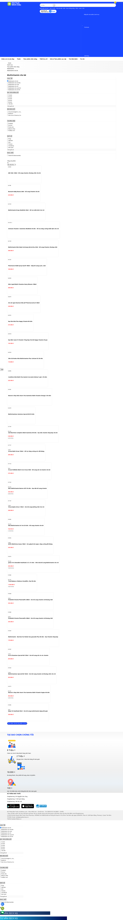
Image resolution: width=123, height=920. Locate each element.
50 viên (10, 98)
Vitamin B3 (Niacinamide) (14, 155)
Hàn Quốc (10, 147)
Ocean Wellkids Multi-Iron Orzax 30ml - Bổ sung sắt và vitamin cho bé (29, 470)
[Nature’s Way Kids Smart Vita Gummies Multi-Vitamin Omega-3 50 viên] (27, 391)
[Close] (0, 821)
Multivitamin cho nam (13, 84)
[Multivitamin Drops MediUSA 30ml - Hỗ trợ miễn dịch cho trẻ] (24, 206)
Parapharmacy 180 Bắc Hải (14, 801)
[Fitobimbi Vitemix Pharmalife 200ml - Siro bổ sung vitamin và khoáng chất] (28, 595)
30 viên (10, 97)
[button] (83, 14)
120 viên (10, 104)
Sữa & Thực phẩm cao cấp (58, 59)
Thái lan (10, 144)
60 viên (10, 100)
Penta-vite (11, 127)
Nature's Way (11, 129)
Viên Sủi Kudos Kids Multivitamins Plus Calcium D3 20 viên (25, 358)
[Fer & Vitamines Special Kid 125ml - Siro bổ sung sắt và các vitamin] (26, 651)
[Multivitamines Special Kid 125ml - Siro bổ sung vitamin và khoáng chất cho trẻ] (29, 670)
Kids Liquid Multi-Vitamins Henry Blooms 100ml (22, 284)
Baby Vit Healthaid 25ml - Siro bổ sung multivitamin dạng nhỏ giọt (28, 711)
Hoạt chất (10, 152)
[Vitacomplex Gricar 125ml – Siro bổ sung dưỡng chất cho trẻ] (24, 503)
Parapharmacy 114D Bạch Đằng (16, 799)
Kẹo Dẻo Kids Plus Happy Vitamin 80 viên (20, 321)
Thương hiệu (11, 121)
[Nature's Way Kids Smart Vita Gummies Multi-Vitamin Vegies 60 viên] (26, 688)
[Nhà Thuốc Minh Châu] (14, 5)
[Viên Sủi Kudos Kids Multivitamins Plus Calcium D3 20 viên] (23, 354)
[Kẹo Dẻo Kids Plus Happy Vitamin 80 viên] (19, 317)
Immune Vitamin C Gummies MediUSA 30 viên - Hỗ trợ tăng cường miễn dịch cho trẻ (33, 228)
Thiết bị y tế (43, 59)
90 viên (10, 102)
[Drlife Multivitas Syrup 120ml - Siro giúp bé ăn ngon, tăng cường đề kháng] (28, 540)
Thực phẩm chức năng (30, 59)
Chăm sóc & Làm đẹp (7, 59)
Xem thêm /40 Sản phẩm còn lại (17, 723)
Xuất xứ (9, 136)
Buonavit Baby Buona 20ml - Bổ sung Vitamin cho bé (23, 191)
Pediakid (10, 123)
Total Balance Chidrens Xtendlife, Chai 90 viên (22, 581)
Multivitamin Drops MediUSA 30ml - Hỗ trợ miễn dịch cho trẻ (26, 210)
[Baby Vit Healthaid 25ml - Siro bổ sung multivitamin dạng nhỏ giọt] (26, 707)
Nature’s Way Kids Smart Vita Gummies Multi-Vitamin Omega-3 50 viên (29, 395)
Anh (9, 142)
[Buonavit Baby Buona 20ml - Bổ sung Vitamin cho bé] (22, 187)
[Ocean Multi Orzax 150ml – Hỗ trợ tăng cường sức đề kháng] (24, 447)
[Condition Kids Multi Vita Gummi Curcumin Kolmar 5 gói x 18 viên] (25, 373)
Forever (10, 125)
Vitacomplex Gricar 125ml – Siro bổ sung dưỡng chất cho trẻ (26, 507)
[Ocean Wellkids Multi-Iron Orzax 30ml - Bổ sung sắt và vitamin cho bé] (27, 466)
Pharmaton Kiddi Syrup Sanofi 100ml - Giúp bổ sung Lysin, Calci (27, 265)
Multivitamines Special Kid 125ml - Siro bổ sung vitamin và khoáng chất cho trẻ (32, 674)
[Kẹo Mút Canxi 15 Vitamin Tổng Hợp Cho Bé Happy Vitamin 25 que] (26, 336)
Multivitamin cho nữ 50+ (14, 89)
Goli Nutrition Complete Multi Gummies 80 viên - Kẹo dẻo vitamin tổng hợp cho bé (32, 432)
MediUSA (10, 113)
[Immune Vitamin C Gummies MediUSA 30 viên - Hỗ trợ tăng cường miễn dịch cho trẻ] (31, 224)
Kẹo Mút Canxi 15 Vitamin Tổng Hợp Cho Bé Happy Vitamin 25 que (27, 340)
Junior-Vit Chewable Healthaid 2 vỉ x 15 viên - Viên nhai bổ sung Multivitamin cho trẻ (33, 562)
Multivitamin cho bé (13, 81)
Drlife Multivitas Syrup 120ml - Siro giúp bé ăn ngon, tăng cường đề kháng (30, 544)
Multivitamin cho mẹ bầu (14, 82)
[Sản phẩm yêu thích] (83, 25)
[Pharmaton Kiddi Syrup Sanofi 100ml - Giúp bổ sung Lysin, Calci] (25, 261)
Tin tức (82, 59)
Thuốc (19, 59)
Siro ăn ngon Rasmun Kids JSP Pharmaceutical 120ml (23, 303)
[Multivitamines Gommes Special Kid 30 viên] (19, 410)
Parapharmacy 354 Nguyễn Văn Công (17, 796)
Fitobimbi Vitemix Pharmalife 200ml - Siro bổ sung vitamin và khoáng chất (30, 599)
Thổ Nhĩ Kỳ (11, 146)
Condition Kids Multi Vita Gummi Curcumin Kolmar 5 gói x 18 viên (27, 377)
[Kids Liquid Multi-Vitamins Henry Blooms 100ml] (21, 280)
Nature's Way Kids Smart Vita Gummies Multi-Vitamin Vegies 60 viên (29, 692)
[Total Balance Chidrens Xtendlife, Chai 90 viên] (20, 577)
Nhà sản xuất (11, 109)
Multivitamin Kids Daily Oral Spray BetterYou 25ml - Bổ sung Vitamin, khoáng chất (32, 247)
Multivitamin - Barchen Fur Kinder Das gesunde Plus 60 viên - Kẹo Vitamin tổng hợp (33, 637)
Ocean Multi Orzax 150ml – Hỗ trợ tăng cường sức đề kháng (26, 451)
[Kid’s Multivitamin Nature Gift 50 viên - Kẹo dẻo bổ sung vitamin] (25, 484)
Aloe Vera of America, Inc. (14, 115)
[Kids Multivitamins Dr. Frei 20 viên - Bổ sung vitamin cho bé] (24, 521)
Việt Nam (10, 140)
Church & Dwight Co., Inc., (14, 112)
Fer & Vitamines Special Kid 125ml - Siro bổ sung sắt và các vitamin (28, 655)
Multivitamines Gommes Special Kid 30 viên (21, 414)
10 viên (10, 95)
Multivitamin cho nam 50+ (14, 88)
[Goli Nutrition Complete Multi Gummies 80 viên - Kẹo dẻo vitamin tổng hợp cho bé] (30, 428)
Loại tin (9, 78)
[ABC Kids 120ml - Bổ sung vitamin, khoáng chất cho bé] (23, 169)
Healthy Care (11, 130)
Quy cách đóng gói (12, 92)
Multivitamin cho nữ (13, 86)
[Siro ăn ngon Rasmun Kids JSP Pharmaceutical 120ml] (22, 299)
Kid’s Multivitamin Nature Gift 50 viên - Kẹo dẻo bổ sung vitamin (27, 488)
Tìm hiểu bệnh (73, 59)
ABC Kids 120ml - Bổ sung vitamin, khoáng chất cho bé (24, 173)
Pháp (9, 139)
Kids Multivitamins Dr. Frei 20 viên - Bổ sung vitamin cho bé (26, 525)
